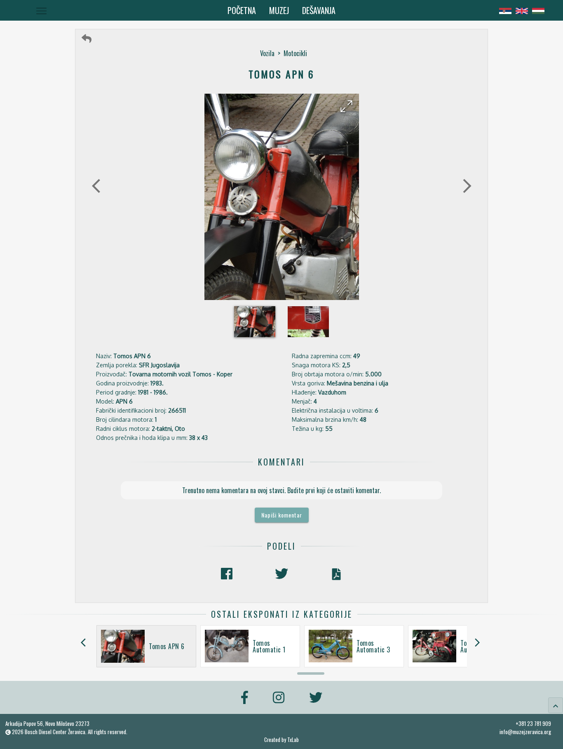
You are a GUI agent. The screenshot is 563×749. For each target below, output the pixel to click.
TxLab (293, 740)
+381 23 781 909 (533, 723)
